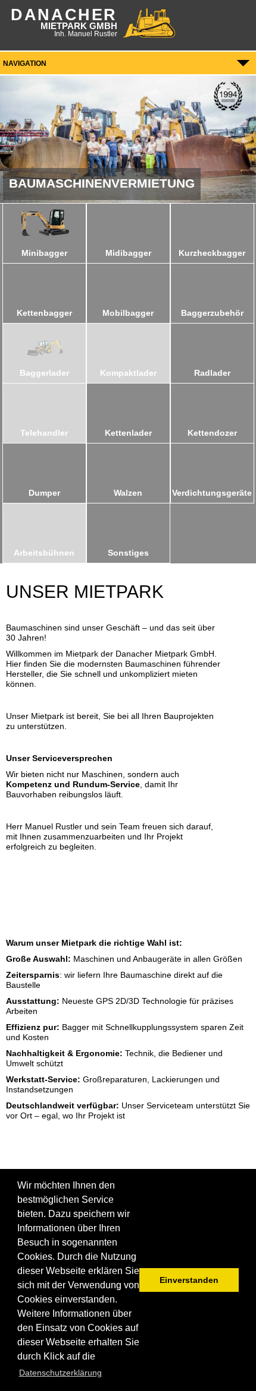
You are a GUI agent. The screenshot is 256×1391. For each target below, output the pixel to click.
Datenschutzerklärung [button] (60, 1372)
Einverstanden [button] (189, 1280)
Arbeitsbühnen (44, 552)
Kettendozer (212, 433)
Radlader (212, 373)
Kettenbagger (44, 313)
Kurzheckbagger (212, 253)
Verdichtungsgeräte (212, 493)
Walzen (128, 493)
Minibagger (44, 253)
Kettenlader (128, 433)
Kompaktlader (128, 373)
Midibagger (128, 253)
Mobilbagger (128, 313)
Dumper (44, 493)
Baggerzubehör (212, 313)
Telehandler (44, 433)
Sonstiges (128, 552)
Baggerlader (44, 373)
